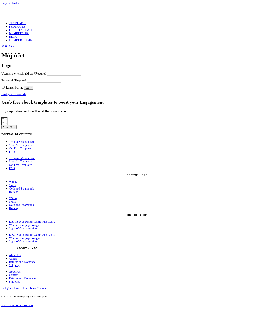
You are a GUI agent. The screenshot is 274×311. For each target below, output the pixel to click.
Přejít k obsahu (10, 3)
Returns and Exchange (22, 261)
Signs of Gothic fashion (23, 228)
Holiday (13, 191)
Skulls (12, 185)
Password (13, 80)
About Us (15, 255)
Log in (28, 87)
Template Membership (22, 141)
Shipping (14, 265)
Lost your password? (13, 94)
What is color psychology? (24, 225)
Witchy (13, 181)
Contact (13, 258)
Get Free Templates (20, 148)
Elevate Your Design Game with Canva (32, 221)
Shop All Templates (20, 145)
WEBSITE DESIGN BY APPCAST (17, 305)
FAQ (12, 151)
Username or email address (23, 73)
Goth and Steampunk (21, 188)
